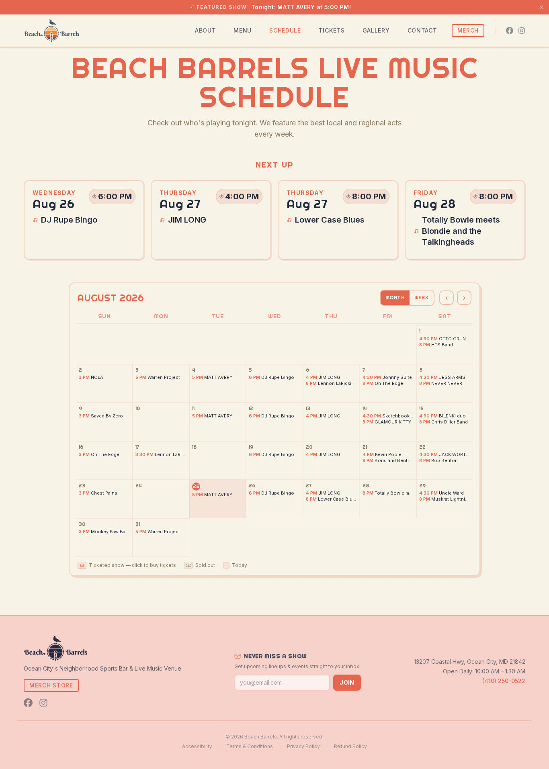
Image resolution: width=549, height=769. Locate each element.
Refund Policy (350, 746)
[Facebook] (509, 30)
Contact (422, 30)
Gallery (376, 30)
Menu (243, 30)
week (421, 298)
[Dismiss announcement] (541, 7)
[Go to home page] (51, 30)
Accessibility (197, 746)
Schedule (285, 30)
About (205, 30)
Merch (468, 30)
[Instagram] (521, 30)
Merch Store (51, 685)
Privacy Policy (303, 746)
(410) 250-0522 (503, 680)
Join (347, 682)
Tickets (332, 30)
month (395, 298)
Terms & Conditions (249, 746)
